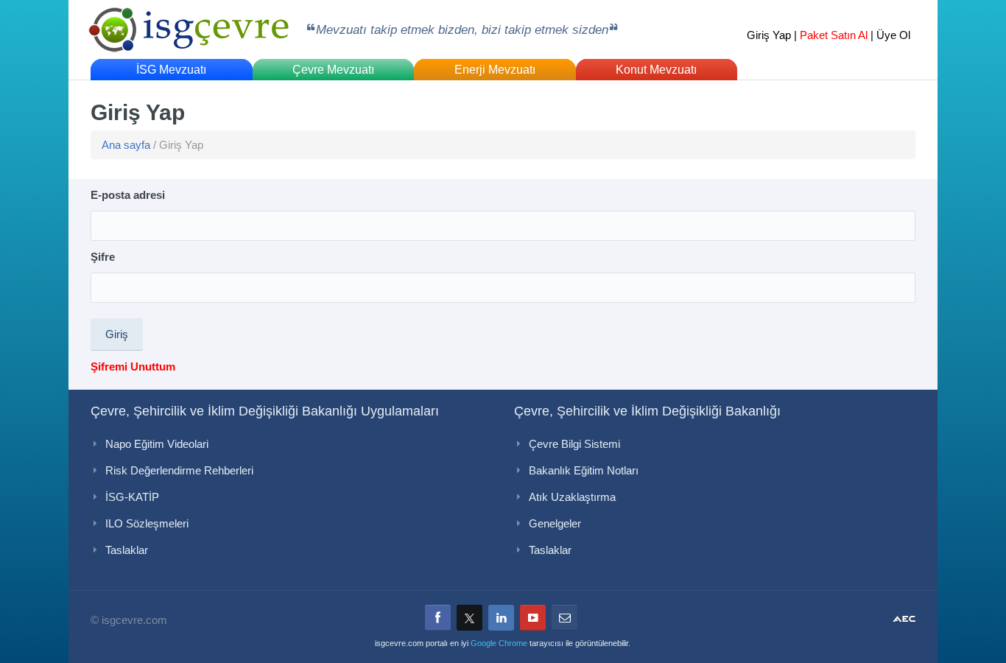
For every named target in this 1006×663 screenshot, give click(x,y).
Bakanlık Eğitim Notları (584, 470)
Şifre (103, 256)
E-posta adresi (128, 195)
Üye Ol (893, 35)
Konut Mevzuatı (656, 69)
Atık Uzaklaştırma (572, 497)
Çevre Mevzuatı (333, 69)
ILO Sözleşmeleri (147, 523)
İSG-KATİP (132, 497)
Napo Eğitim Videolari (156, 444)
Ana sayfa (126, 144)
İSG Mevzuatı (171, 69)
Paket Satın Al (834, 35)
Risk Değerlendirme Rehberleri (179, 470)
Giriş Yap (769, 35)
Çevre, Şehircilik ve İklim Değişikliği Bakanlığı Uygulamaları (265, 411)
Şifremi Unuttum (133, 366)
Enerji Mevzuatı (494, 69)
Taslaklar (126, 550)
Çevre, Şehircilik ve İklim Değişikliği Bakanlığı (647, 411)
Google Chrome (499, 643)
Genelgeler (555, 523)
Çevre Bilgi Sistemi (574, 444)
